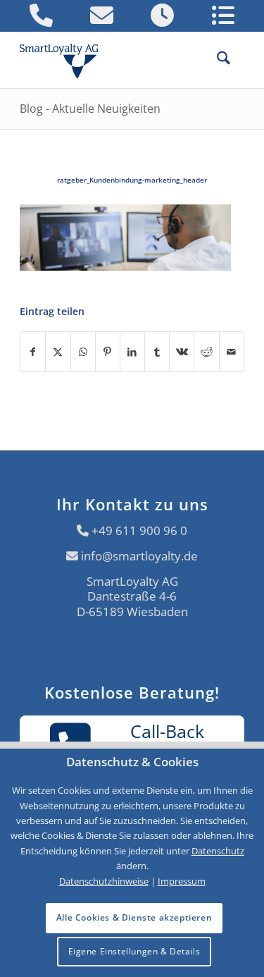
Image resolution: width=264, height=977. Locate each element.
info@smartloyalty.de (139, 556)
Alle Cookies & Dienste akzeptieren (134, 917)
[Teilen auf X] (58, 351)
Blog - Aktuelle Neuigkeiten (90, 108)
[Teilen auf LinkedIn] (132, 351)
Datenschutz (217, 850)
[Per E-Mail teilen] (232, 351)
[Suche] (216, 60)
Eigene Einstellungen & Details (134, 951)
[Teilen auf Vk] (182, 351)
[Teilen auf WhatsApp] (83, 351)
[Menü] (237, 60)
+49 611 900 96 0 (139, 530)
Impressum (182, 881)
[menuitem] (216, 60)
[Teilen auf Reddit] (206, 351)
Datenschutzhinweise (104, 881)
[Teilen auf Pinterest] (108, 351)
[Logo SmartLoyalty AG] (65, 60)
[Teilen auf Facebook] (32, 351)
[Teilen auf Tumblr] (157, 351)
